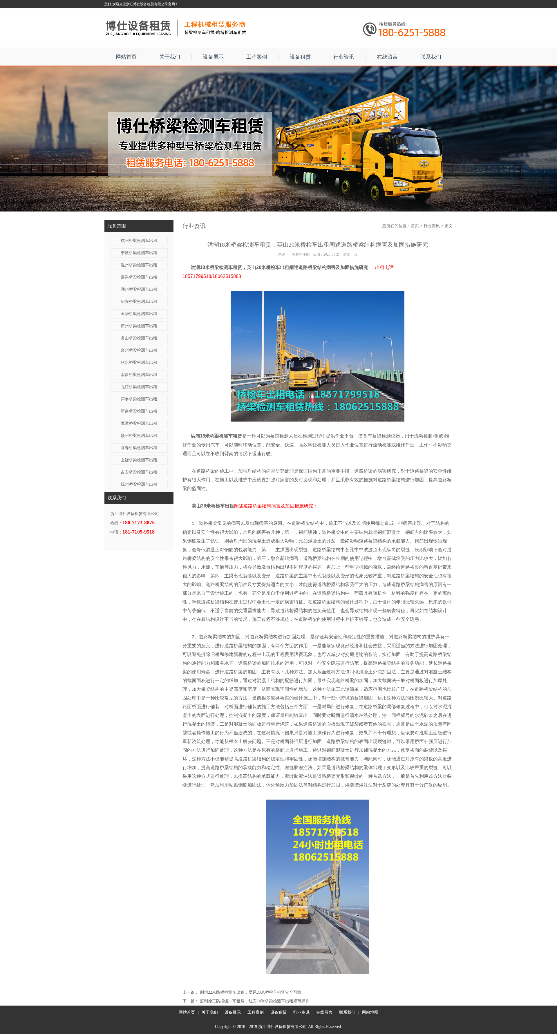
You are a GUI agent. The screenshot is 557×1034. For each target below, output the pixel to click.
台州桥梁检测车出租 (139, 350)
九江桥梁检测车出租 (139, 387)
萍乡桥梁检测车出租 (139, 399)
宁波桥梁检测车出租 (139, 253)
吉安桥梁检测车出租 (139, 472)
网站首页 (126, 57)
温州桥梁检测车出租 (139, 265)
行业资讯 (343, 57)
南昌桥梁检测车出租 (139, 375)
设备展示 (213, 57)
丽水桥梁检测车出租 (139, 362)
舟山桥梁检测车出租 (139, 338)
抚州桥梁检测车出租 (139, 484)
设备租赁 (300, 57)
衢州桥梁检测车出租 (139, 326)
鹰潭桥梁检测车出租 (139, 423)
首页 (415, 226)
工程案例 (256, 57)
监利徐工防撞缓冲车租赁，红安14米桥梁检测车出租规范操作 (255, 1001)
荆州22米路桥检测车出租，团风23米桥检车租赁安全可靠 (250, 992)
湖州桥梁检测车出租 (139, 289)
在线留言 (387, 57)
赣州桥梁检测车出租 (139, 435)
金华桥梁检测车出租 (139, 314)
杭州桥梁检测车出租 (139, 240)
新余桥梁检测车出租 (139, 411)
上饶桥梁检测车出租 (139, 460)
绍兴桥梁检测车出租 (139, 301)
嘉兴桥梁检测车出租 (139, 277)
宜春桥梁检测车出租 (139, 448)
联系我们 (430, 57)
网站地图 (370, 1012)
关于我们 (169, 57)
